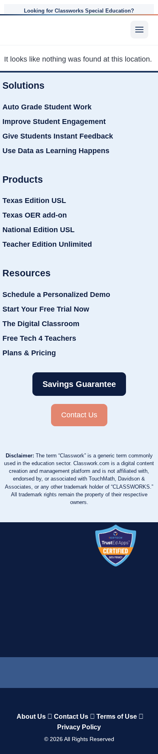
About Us (31, 716)
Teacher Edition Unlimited (47, 244)
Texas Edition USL (34, 201)
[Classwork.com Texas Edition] (23, 29)
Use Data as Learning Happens (55, 151)
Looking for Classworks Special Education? (79, 11)
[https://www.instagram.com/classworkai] (99, 670)
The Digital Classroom (40, 324)
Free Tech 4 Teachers (39, 338)
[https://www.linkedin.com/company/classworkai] (33, 670)
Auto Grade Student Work (47, 107)
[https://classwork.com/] (79, 699)
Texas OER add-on (34, 215)
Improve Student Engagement (54, 121)
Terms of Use (116, 716)
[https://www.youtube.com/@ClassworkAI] (124, 670)
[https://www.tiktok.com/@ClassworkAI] (55, 671)
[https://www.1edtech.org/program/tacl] (115, 545)
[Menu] (139, 29)
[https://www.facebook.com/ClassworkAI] (74, 670)
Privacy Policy (79, 727)
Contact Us (71, 716)
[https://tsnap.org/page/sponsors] (117, 593)
